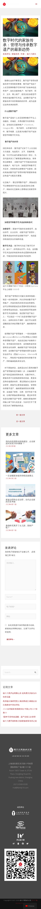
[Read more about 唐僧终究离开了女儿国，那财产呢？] (20, 516)
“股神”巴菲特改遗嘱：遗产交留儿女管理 (19, 717)
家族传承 (15, 54)
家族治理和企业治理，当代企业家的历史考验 (20, 500)
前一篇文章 (20, 415)
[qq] (18, 844)
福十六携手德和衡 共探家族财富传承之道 (20, 721)
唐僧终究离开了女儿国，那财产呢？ (19, 526)
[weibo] (14, 844)
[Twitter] (27, 844)
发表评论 (6, 54)
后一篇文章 (20, 421)
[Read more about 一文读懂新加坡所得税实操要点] (20, 462)
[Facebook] (23, 844)
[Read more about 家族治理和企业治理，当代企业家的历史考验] (20, 490)
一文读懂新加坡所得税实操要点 (19, 475)
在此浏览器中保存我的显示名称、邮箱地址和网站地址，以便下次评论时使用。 (20, 628)
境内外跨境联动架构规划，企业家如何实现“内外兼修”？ (20, 442)
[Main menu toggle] (36, 4)
